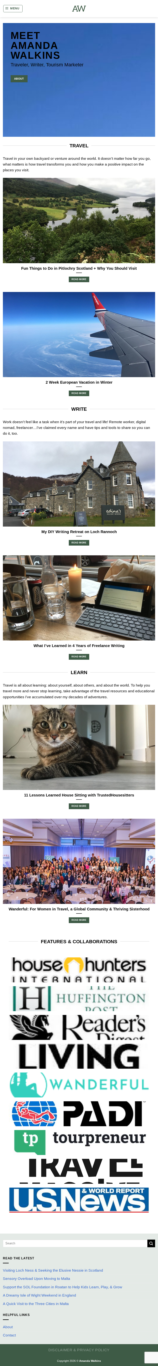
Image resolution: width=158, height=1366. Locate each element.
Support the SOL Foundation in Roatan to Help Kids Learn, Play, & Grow (62, 1287)
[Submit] (151, 1243)
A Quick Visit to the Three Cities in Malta (36, 1304)
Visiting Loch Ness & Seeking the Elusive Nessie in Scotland (53, 1270)
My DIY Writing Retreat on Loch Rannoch (79, 532)
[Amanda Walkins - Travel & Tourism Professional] (79, 8)
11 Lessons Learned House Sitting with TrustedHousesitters (79, 795)
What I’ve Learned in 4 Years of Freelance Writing (79, 646)
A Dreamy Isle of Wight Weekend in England (39, 1295)
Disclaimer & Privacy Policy (79, 1350)
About (8, 1327)
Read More (78, 279)
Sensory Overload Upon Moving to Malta (36, 1279)
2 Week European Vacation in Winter (79, 382)
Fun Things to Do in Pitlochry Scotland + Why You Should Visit (79, 268)
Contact (9, 1335)
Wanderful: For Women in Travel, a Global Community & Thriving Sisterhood (79, 909)
